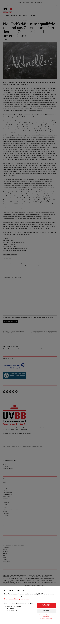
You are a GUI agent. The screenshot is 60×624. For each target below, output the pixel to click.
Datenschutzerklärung (12, 599)
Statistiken (10, 608)
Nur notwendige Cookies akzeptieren (46, 615)
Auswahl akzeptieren (46, 618)
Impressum (25, 599)
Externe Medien (11, 610)
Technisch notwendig (13, 606)
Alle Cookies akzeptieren (46, 605)
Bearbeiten (46, 610)
